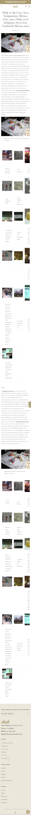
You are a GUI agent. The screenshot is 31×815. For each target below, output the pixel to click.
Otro (17, 90)
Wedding (3, 752)
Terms (3, 793)
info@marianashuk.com (14, 734)
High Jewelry (4, 746)
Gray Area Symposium (16, 55)
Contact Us (4, 802)
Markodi (25, 809)
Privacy (3, 790)
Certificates (4, 799)
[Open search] (26, 6)
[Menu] (1, 6)
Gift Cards (4, 755)
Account (3, 768)
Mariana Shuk (9, 809)
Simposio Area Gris (8, 391)
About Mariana (5, 758)
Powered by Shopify (15, 809)
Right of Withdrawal (6, 780)
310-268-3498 (10, 731)
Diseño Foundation (24, 90)
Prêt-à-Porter (4, 749)
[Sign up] (28, 713)
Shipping (3, 774)
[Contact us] (28, 812)
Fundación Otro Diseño (22, 421)
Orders (3, 771)
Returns (3, 777)
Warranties (4, 796)
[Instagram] (15, 812)
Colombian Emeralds (6, 743)
